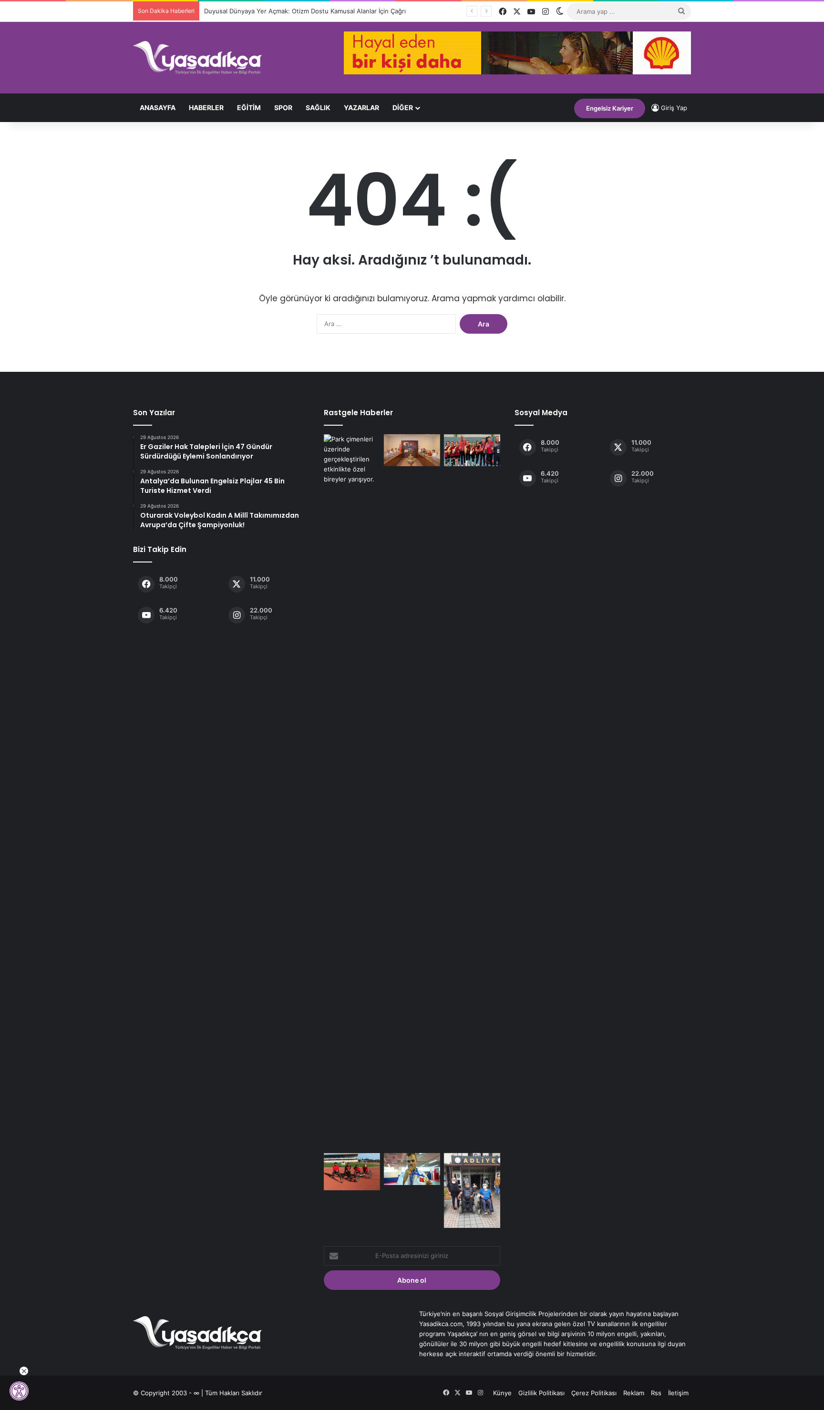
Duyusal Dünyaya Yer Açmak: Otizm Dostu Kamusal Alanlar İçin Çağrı (305, 11)
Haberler (206, 107)
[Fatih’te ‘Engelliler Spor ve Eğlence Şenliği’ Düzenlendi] (352, 791)
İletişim (678, 1393)
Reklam (633, 1393)
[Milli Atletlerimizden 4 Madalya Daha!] (352, 1171)
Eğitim (249, 107)
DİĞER (402, 107)
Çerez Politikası (594, 1393)
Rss (656, 1393)
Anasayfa (157, 107)
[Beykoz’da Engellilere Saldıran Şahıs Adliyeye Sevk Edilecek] (472, 1190)
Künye (502, 1393)
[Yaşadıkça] (197, 57)
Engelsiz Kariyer (609, 108)
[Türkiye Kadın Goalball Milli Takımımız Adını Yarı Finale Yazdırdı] (472, 450)
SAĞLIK (318, 107)
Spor (283, 107)
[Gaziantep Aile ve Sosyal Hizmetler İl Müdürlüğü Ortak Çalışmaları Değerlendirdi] (412, 450)
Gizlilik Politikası (541, 1393)
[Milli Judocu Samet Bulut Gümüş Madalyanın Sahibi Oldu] (412, 1169)
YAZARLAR (361, 107)
